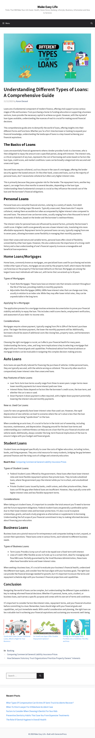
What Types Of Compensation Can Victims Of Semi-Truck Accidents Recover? (40, 702)
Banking (10, 650)
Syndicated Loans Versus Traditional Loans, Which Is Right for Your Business (17, 638)
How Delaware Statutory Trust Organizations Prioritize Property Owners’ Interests (43, 658)
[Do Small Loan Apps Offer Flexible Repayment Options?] (47, 627)
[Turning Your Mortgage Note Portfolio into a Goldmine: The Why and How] (76, 627)
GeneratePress (61, 734)
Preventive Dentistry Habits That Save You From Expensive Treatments (37, 715)
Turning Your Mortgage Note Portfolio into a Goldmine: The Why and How (75, 638)
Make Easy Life (47, 7)
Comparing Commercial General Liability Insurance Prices (41, 462)
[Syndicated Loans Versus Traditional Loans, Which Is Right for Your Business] (17, 627)
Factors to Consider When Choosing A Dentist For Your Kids (31, 711)
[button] (91, 23)
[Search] (40, 676)
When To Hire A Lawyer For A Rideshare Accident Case (29, 707)
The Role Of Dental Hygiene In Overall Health (26, 719)
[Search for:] (21, 676)
